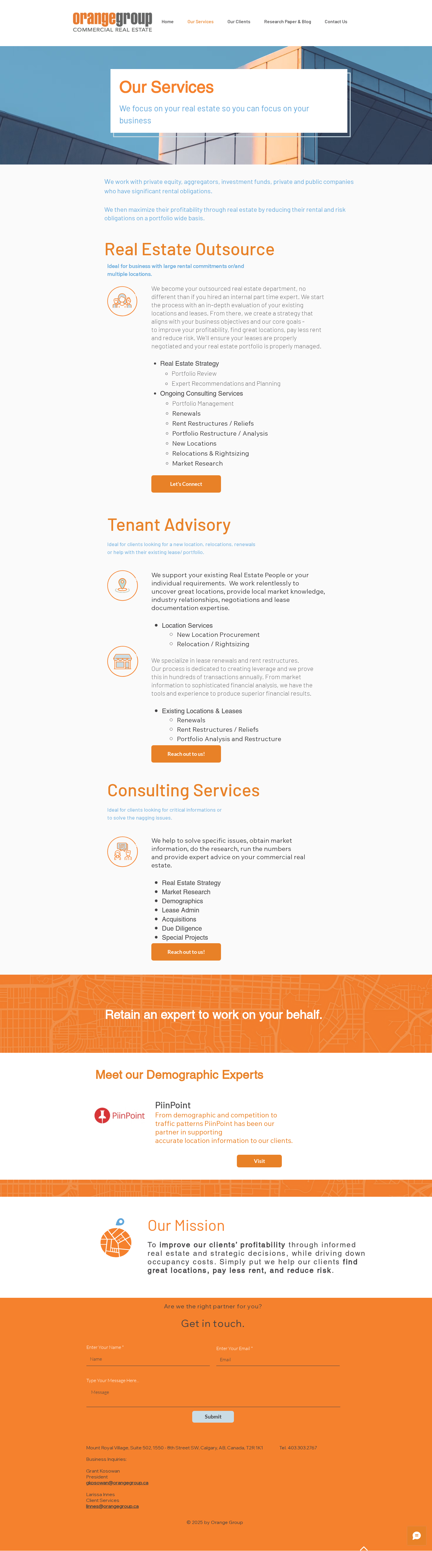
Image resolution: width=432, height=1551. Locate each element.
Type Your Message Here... (112, 1380)
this (156, 676)
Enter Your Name (103, 1347)
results (300, 693)
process (174, 668)
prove (306, 668)
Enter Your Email (233, 1348)
